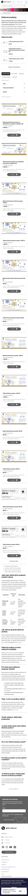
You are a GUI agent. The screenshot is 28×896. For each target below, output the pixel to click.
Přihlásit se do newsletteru (9, 819)
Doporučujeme (5, 73)
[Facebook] (2, 847)
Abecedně (14, 77)
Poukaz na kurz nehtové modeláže (12, 569)
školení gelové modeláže (12, 652)
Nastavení (14, 887)
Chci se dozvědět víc (13, 789)
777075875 (7, 842)
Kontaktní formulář (9, 852)
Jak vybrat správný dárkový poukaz (12, 568)
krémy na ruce (14, 709)
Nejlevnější (14, 73)
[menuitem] (5, 860)
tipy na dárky (4, 642)
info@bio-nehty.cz (8, 837)
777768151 (7, 840)
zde (20, 883)
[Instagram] (6, 847)
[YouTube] (10, 847)
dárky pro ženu (17, 642)
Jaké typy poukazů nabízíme (11, 566)
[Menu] (26, 2)
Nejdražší (21, 73)
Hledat (24, 5)
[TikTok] (14, 847)
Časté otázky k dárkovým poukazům (12, 571)
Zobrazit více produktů (14, 67)
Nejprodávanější (6, 77)
